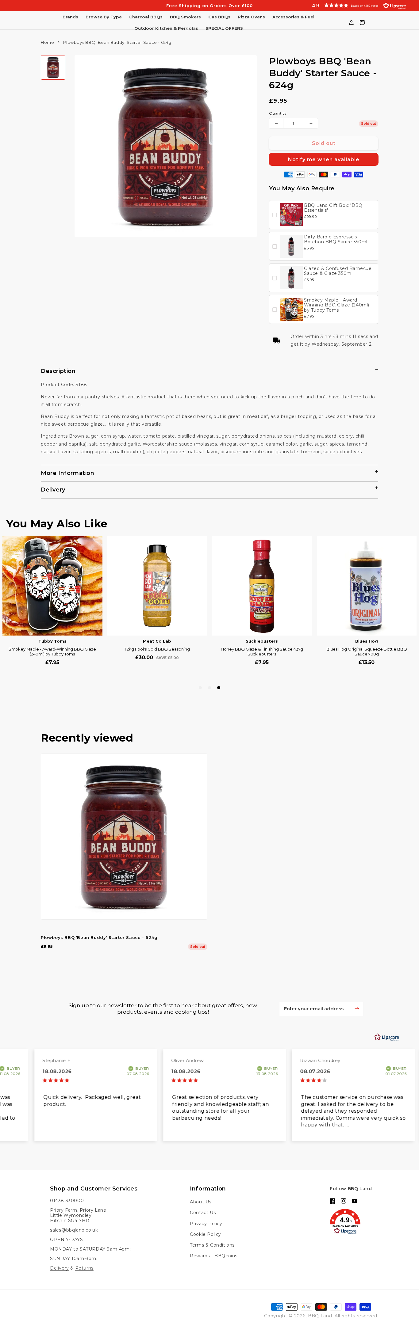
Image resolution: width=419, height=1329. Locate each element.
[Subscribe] (356, 1016)
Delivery (59, 1268)
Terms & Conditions (212, 1245)
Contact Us (203, 1212)
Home (47, 42)
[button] (357, 5)
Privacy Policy (206, 1223)
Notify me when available (323, 159)
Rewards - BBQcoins (213, 1256)
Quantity (277, 113)
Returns (84, 1268)
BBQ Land (320, 1316)
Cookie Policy (205, 1234)
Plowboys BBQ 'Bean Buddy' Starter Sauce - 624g (99, 945)
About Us (200, 1202)
